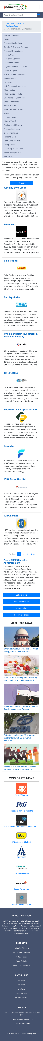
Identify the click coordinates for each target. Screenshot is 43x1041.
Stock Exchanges (11, 102)
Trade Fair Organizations (14, 74)
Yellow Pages (21, 957)
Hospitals (8, 82)
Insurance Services (12, 59)
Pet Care (8, 156)
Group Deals (9, 144)
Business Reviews (21, 998)
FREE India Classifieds (21, 965)
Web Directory (17, 23)
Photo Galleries (21, 961)
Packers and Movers (13, 125)
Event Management (12, 152)
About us (21, 980)
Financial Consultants (13, 51)
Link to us (21, 989)
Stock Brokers (10, 105)
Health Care (9, 55)
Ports (6, 113)
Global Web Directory (21, 952)
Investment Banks (11, 63)
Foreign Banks (10, 117)
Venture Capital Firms (13, 109)
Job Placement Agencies (14, 86)
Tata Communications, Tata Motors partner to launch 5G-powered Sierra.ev (19, 738)
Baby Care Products (12, 141)
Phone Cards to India (13, 94)
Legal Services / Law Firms (15, 66)
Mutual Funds (9, 78)
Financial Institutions (13, 43)
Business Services (13, 26)
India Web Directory (21, 948)
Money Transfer (11, 121)
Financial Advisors (12, 129)
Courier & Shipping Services (16, 47)
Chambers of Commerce (14, 98)
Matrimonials (9, 90)
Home (6, 23)
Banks (6, 39)
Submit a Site (22, 993)
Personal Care (10, 137)
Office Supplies (10, 70)
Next (33, 554)
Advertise (21, 985)
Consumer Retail (11, 133)
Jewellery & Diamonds (13, 148)
